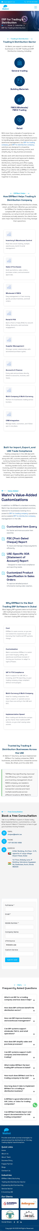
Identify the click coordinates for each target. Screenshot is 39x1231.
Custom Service (11, 950)
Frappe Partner (7, 1164)
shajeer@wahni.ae (9, 2)
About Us (5, 1154)
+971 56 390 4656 (31, 2)
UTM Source (10, 941)
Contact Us (6, 1171)
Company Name (12, 932)
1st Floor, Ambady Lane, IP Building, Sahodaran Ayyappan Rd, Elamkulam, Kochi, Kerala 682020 (24, 863)
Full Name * (9, 905)
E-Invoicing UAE (7, 1192)
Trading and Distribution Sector (13, 1182)
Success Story (7, 1160)
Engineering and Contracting (12, 1185)
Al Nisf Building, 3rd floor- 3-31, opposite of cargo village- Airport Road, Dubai (24, 853)
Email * (8, 914)
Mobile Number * (12, 923)
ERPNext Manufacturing (11, 1178)
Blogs (4, 1167)
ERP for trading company (18, 513)
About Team (6, 1157)
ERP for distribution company (23, 145)
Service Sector (7, 1189)
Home (10, 25)
